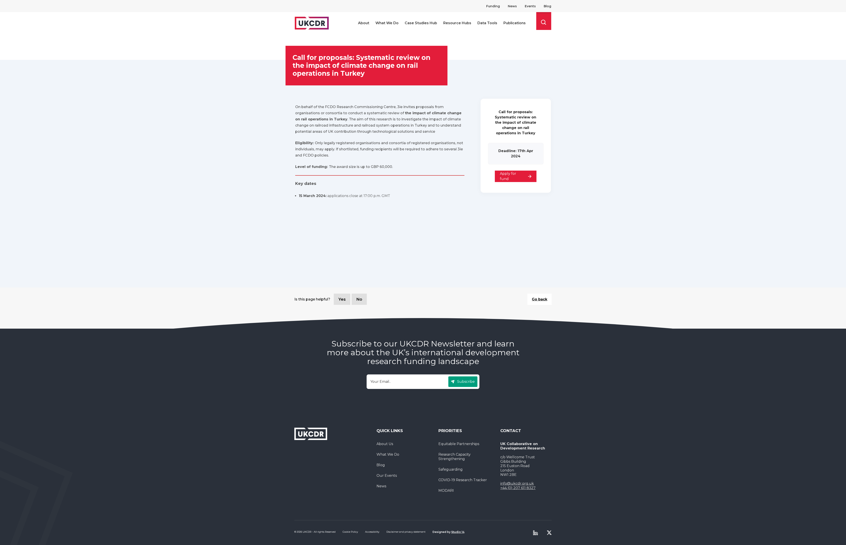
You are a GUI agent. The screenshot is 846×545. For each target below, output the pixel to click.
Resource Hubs (457, 23)
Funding (493, 6)
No (359, 299)
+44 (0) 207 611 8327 (518, 488)
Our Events (387, 475)
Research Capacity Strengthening (454, 456)
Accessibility (372, 531)
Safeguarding (450, 469)
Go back (539, 299)
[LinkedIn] (535, 532)
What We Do (387, 23)
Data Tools (487, 23)
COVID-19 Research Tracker (462, 480)
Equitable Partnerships (458, 444)
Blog (547, 6)
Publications (514, 23)
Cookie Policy (350, 531)
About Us (385, 444)
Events (530, 6)
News (512, 6)
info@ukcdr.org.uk (517, 483)
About (363, 23)
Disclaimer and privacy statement (405, 531)
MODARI (446, 490)
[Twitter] (549, 532)
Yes (342, 299)
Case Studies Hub (421, 23)
